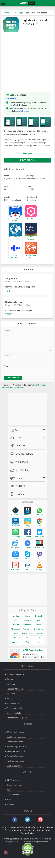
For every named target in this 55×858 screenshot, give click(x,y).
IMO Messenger (13, 703)
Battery (27, 616)
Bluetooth (38, 616)
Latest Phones (13, 794)
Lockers (16, 633)
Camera (38, 620)
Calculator (15, 625)
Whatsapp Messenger (16, 674)
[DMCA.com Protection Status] (27, 849)
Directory (15, 827)
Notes (27, 638)
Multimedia (16, 638)
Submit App (17, 830)
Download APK (27, 159)
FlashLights (27, 629)
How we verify (11, 98)
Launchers (21, 445)
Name (7, 355)
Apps (16, 430)
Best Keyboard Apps (15, 766)
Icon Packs (21, 470)
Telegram (11, 693)
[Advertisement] (27, 60)
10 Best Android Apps (16, 732)
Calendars (27, 620)
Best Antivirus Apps (15, 741)
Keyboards (39, 633)
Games (17, 437)
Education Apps (16, 13)
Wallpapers (21, 461)
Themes (18, 478)
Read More (27, 153)
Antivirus (16, 616)
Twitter (10, 679)
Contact (5, 827)
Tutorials (10, 804)
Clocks (15, 620)
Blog (9, 799)
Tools (39, 638)
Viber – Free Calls (14, 713)
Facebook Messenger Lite (17, 717)
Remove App (30, 830)
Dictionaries (27, 625)
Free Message (27, 633)
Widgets (20, 485)
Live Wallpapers (24, 453)
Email (7, 366)
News (9, 790)
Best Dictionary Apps (15, 761)
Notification (27, 642)
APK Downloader (14, 780)
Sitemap (41, 830)
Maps (38, 625)
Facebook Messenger (15, 689)
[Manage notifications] (6, 852)
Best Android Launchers (16, 737)
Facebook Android (14, 708)
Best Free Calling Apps (16, 751)
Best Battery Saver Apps (17, 746)
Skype (9, 698)
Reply (8, 291)
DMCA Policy (26, 827)
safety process (24, 111)
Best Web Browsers (15, 756)
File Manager (15, 629)
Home (6, 13)
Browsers (15, 642)
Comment (8, 331)
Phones (19, 494)
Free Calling (38, 629)
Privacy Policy (39, 827)
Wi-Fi (38, 642)
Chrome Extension (14, 785)
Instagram (11, 684)
